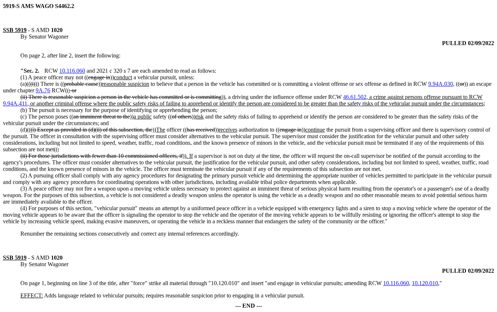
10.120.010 (425, 283)
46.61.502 (354, 97)
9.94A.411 (15, 103)
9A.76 (43, 90)
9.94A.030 (440, 84)
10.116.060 (72, 71)
